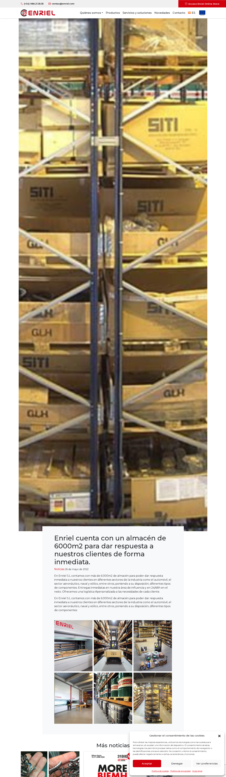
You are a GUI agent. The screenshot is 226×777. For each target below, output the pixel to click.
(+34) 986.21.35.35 (34, 3)
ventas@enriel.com (63, 3)
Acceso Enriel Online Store (203, 3)
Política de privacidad (180, 771)
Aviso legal (197, 771)
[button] (219, 735)
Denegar (177, 763)
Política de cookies (160, 771)
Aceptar (147, 763)
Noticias (59, 569)
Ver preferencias (207, 763)
